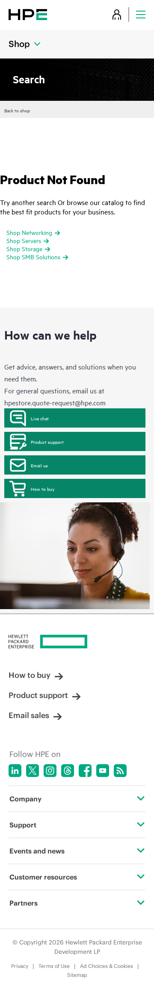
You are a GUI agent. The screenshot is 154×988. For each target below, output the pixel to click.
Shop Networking (29, 232)
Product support (47, 441)
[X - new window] (32, 770)
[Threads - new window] (67, 770)
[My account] (117, 14)
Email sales (29, 715)
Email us (39, 465)
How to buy (42, 488)
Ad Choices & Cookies (106, 966)
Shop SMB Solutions (33, 256)
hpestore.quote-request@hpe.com (55, 402)
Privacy (19, 966)
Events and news (37, 851)
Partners (23, 903)
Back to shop (17, 110)
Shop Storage (24, 248)
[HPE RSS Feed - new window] (120, 770)
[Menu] (140, 14)
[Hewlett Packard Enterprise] (28, 14)
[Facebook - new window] (85, 770)
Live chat (40, 418)
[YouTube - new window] (102, 770)
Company (25, 799)
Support (22, 825)
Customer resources (43, 877)
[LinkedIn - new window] (15, 770)
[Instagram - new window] (50, 770)
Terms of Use (54, 966)
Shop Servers (23, 240)
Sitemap (77, 975)
